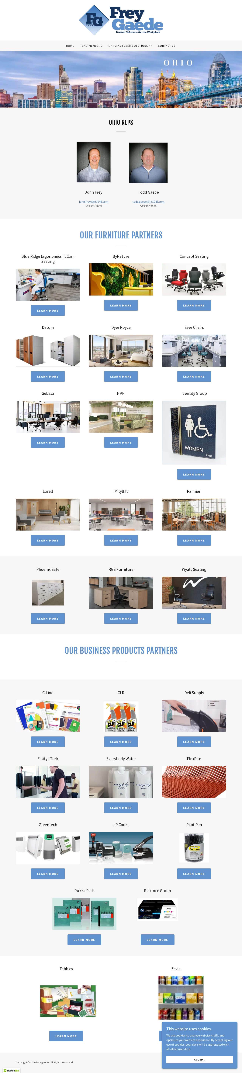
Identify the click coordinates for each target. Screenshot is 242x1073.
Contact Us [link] (167, 45)
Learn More (48, 310)
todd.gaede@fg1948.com (148, 201)
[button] (130, 45)
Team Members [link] (91, 45)
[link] (121, 20)
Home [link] (70, 45)
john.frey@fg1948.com (93, 201)
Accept (199, 1059)
